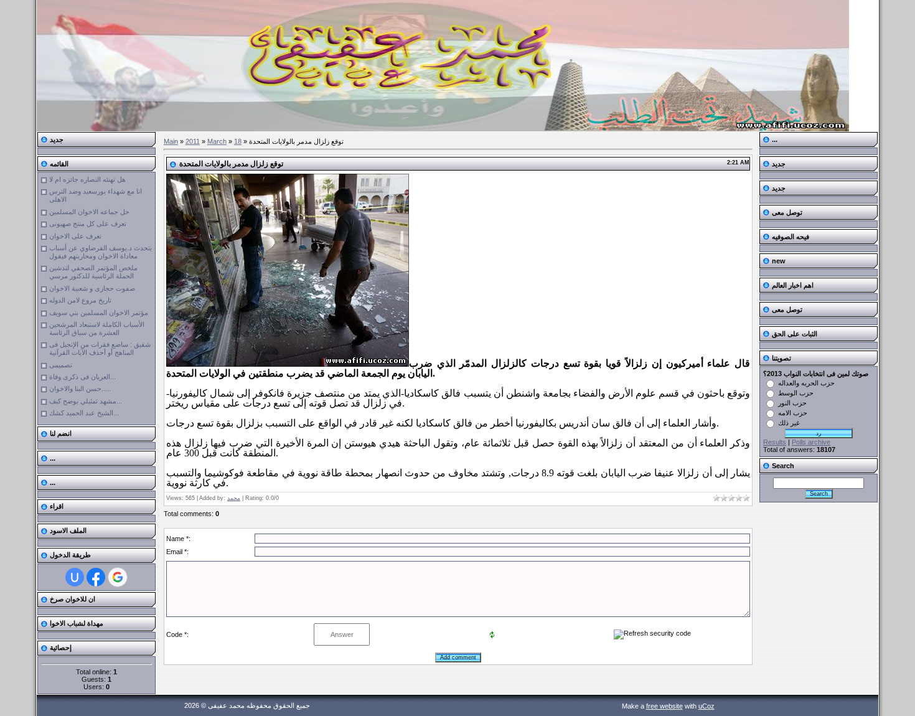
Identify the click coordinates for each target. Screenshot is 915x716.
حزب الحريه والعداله (806, 383)
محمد (233, 498)
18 (238, 141)
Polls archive (811, 442)
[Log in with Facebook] (96, 577)
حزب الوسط (796, 393)
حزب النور (792, 403)
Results (774, 442)
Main (171, 141)
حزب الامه (792, 413)
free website (664, 706)
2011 (192, 141)
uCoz (706, 706)
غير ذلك (789, 422)
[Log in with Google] (118, 577)
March (217, 141)
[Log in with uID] (74, 577)
